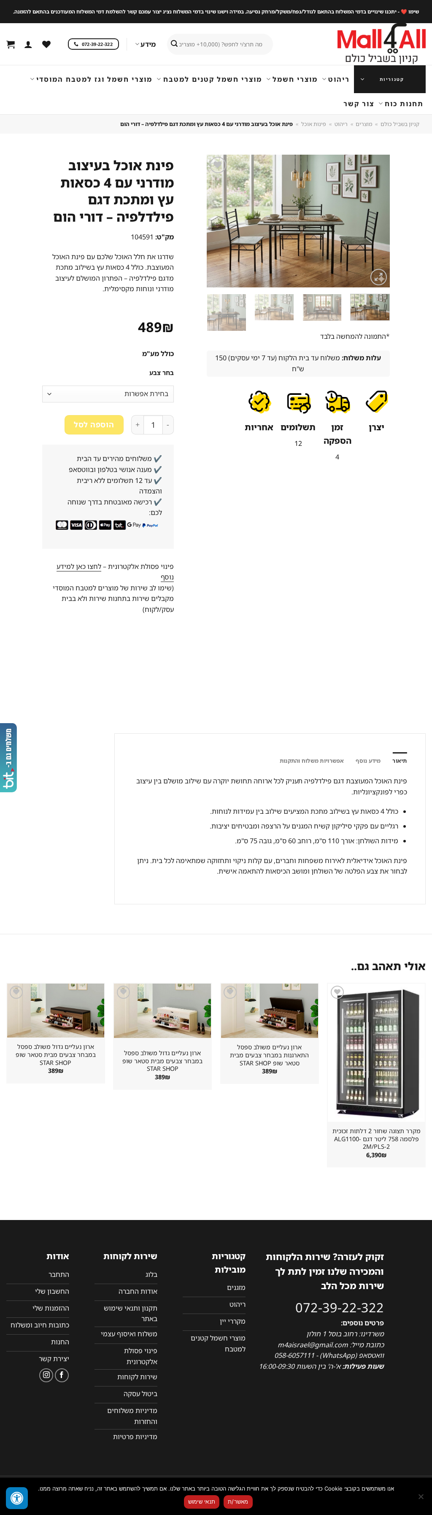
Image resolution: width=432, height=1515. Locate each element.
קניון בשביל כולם (400, 124)
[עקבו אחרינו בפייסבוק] (62, 1375)
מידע (148, 44)
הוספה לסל (94, 424)
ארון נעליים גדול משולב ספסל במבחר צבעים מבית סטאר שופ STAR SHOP (162, 1061)
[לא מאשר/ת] (421, 1499)
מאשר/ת (238, 1501)
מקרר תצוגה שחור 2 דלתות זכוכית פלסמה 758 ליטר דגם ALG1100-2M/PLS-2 (376, 1138)
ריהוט (339, 79)
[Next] (214, 221)
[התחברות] (28, 44)
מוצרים (364, 124)
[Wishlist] (46, 44)
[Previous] (375, 221)
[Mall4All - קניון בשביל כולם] (364, 44)
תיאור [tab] (399, 760)
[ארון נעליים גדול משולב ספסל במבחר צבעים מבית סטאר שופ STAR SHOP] (162, 1011)
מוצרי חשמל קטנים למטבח (212, 79)
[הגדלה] (378, 277)
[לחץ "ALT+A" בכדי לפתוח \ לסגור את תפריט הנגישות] (17, 1498)
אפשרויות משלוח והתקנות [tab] (312, 760)
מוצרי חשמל (295, 79)
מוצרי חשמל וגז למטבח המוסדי (94, 79)
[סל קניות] (10, 44)
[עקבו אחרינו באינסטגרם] (46, 1375)
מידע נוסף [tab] (368, 760)
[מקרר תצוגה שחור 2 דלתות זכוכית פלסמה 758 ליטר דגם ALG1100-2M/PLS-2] (376, 1053)
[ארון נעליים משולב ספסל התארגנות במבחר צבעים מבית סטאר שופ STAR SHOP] (269, 1011)
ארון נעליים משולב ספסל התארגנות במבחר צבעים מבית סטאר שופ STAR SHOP (269, 1055)
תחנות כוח (404, 103)
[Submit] (174, 44)
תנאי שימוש (202, 1501)
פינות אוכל (313, 124)
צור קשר (358, 103)
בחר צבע (161, 373)
